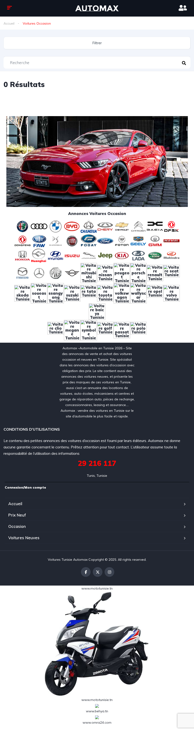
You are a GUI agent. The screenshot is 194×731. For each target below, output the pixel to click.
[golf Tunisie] (105, 329)
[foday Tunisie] (88, 240)
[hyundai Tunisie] (55, 255)
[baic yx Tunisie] (97, 311)
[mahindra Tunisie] (171, 255)
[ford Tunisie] (105, 240)
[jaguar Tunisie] (88, 255)
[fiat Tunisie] (72, 240)
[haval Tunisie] (171, 240)
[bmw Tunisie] (55, 226)
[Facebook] (86, 572)
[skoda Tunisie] (22, 293)
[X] (97, 572)
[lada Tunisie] (138, 255)
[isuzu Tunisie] (72, 255)
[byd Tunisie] (72, 226)
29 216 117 (97, 463)
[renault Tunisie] (155, 272)
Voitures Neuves (24, 537)
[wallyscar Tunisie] (138, 293)
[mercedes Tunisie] (39, 272)
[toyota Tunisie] (105, 293)
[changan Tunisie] (88, 226)
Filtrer (97, 43)
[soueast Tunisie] (39, 293)
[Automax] (97, 8)
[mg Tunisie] (55, 272)
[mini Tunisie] (72, 272)
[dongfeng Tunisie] (22, 240)
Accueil (9, 23)
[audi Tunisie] (39, 226)
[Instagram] (109, 572)
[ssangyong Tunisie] (55, 293)
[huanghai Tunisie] (39, 255)
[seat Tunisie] (171, 272)
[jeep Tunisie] (105, 255)
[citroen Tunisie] (138, 226)
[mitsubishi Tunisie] (88, 272)
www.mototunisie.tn (97, 588)
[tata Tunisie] (88, 293)
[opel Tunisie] (155, 293)
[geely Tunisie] (138, 240)
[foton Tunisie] (122, 240)
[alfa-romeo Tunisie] (22, 226)
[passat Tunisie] (122, 329)
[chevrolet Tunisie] (122, 226)
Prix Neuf (17, 514)
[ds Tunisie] (55, 240)
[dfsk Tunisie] (171, 226)
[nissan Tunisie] (105, 272)
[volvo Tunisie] (171, 293)
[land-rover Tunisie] (155, 255)
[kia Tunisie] (122, 255)
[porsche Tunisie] (138, 272)
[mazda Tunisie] (22, 272)
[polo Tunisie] (138, 329)
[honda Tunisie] (22, 255)
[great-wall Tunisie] (155, 240)
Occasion (17, 526)
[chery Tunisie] (105, 226)
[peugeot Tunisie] (122, 272)
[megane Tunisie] (72, 329)
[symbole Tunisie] (88, 329)
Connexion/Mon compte (25, 487)
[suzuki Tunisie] (72, 293)
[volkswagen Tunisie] (122, 293)
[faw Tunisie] (39, 240)
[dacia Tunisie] (155, 226)
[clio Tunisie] (55, 329)
